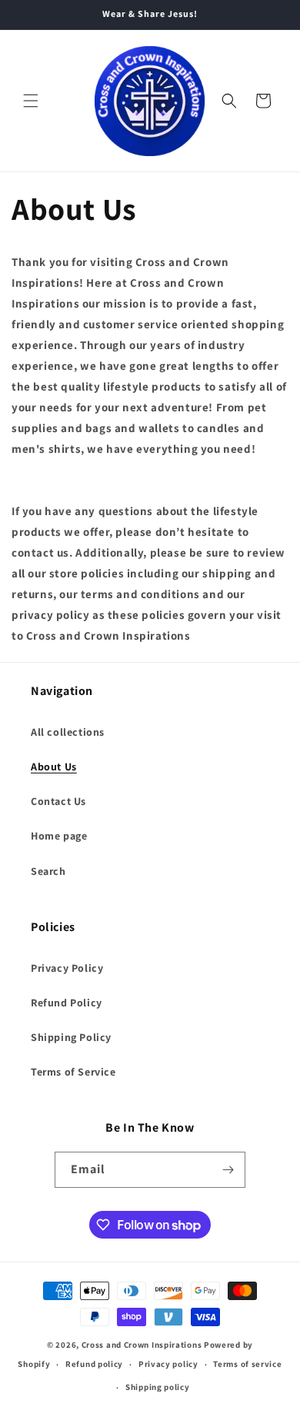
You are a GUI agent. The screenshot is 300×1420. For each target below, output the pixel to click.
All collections (68, 732)
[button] (31, 101)
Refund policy (94, 1363)
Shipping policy (157, 1387)
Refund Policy (66, 1002)
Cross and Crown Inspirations (142, 1344)
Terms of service (247, 1363)
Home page (59, 836)
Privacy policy (168, 1363)
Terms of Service (73, 1072)
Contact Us (58, 801)
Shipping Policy (71, 1037)
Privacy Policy (67, 968)
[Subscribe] (228, 1170)
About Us (54, 766)
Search (48, 871)
